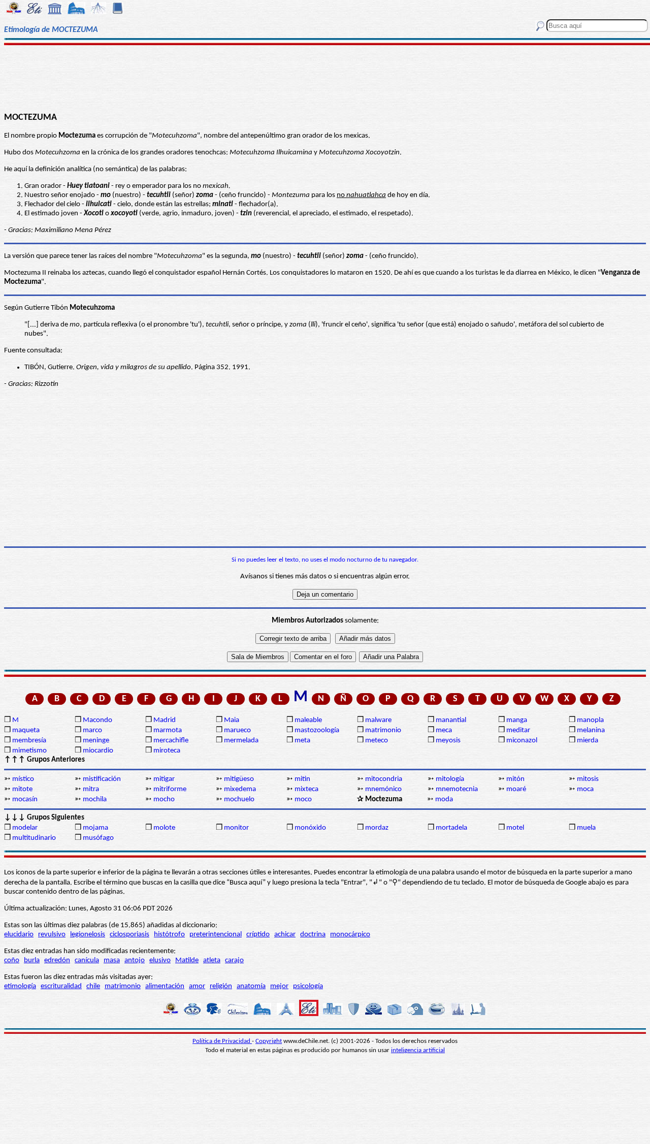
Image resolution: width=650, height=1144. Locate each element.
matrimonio (383, 730)
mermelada (241, 740)
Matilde (187, 960)
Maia (231, 720)
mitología (450, 779)
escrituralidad (61, 986)
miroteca (166, 751)
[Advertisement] (325, 77)
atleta (211, 960)
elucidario (19, 934)
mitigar (164, 779)
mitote (22, 789)
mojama (95, 828)
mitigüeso (239, 779)
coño (11, 960)
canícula (87, 960)
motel (515, 828)
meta (302, 740)
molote (164, 828)
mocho (164, 799)
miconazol (521, 740)
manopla (590, 720)
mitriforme (169, 789)
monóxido (310, 828)
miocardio (98, 751)
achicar (285, 934)
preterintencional (215, 934)
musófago (98, 838)
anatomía (251, 986)
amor (197, 986)
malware (378, 720)
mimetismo (29, 751)
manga (516, 720)
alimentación (164, 986)
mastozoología (317, 730)
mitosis (588, 779)
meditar (518, 730)
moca (585, 789)
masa (112, 960)
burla (32, 960)
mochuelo (239, 799)
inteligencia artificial (418, 1050)
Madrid (164, 720)
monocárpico (350, 934)
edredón (57, 960)
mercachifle (170, 740)
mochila (95, 799)
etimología (20, 986)
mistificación (102, 779)
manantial (451, 720)
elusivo (160, 960)
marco (92, 730)
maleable (308, 720)
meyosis (448, 740)
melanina (591, 730)
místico (23, 779)
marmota (167, 730)
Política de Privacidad (222, 1041)
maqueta (26, 730)
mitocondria (383, 779)
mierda (587, 740)
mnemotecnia (457, 789)
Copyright (268, 1041)
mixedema (240, 789)
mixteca (306, 789)
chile (93, 986)
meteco (376, 740)
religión (221, 986)
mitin (302, 779)
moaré (516, 789)
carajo (234, 960)
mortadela (451, 828)
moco (303, 799)
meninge (96, 740)
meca (444, 730)
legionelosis (87, 934)
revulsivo (52, 934)
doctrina (313, 934)
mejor (279, 986)
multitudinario (34, 838)
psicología (308, 986)
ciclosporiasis (129, 934)
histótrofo (169, 934)
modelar (25, 828)
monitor (236, 828)
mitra (91, 789)
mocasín (25, 799)
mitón (515, 779)
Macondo (97, 720)
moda (444, 799)
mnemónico (383, 789)
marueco (237, 730)
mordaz (376, 828)
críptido (258, 934)
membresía (29, 740)
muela (586, 828)
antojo (134, 960)
